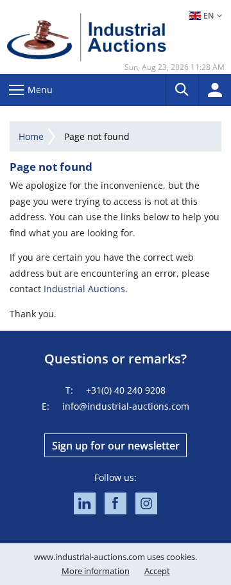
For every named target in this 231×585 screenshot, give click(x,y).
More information (96, 571)
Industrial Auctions (84, 289)
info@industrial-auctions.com (125, 406)
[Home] (86, 37)
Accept (157, 571)
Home (31, 136)
